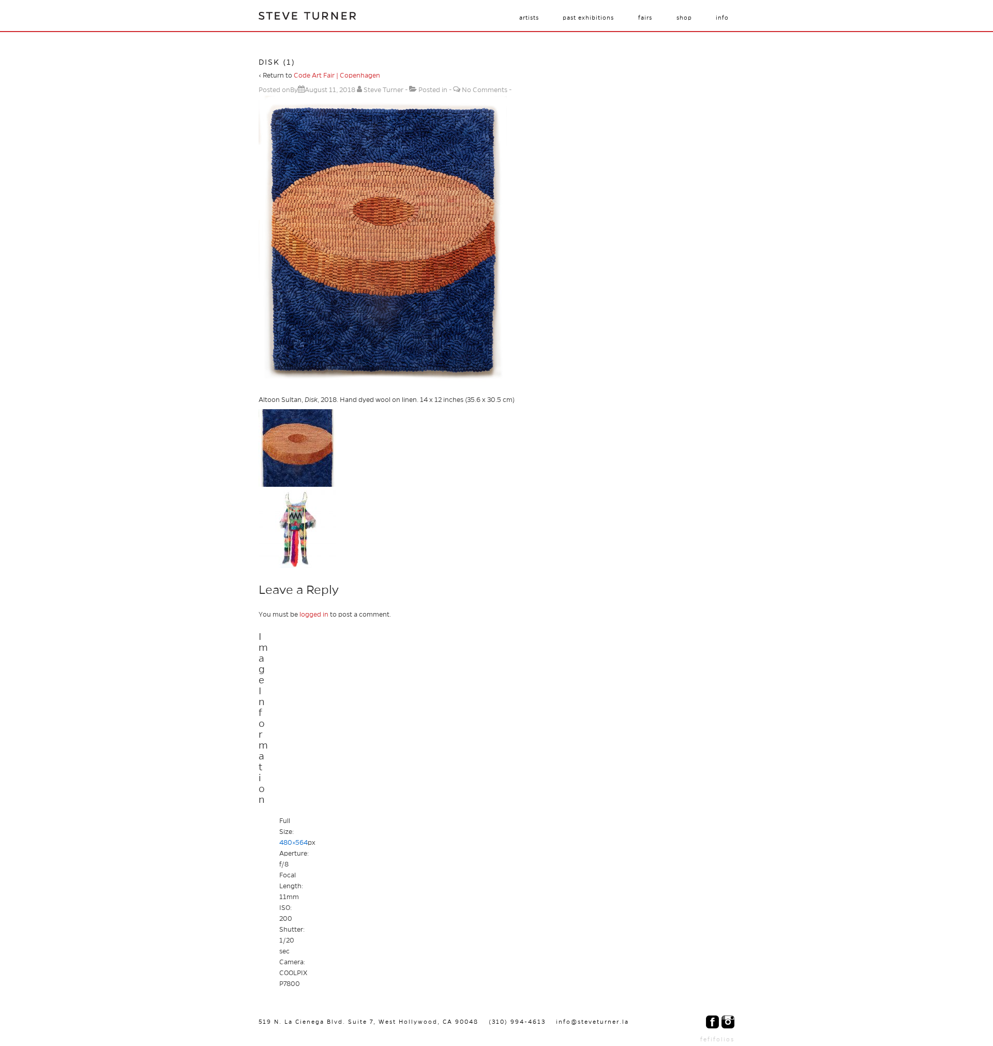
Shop (684, 17)
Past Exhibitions (588, 17)
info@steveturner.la (592, 1022)
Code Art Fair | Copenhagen (337, 75)
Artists (529, 17)
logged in (313, 614)
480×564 (293, 842)
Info (722, 17)
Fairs (645, 17)
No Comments (484, 90)
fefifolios (717, 1039)
